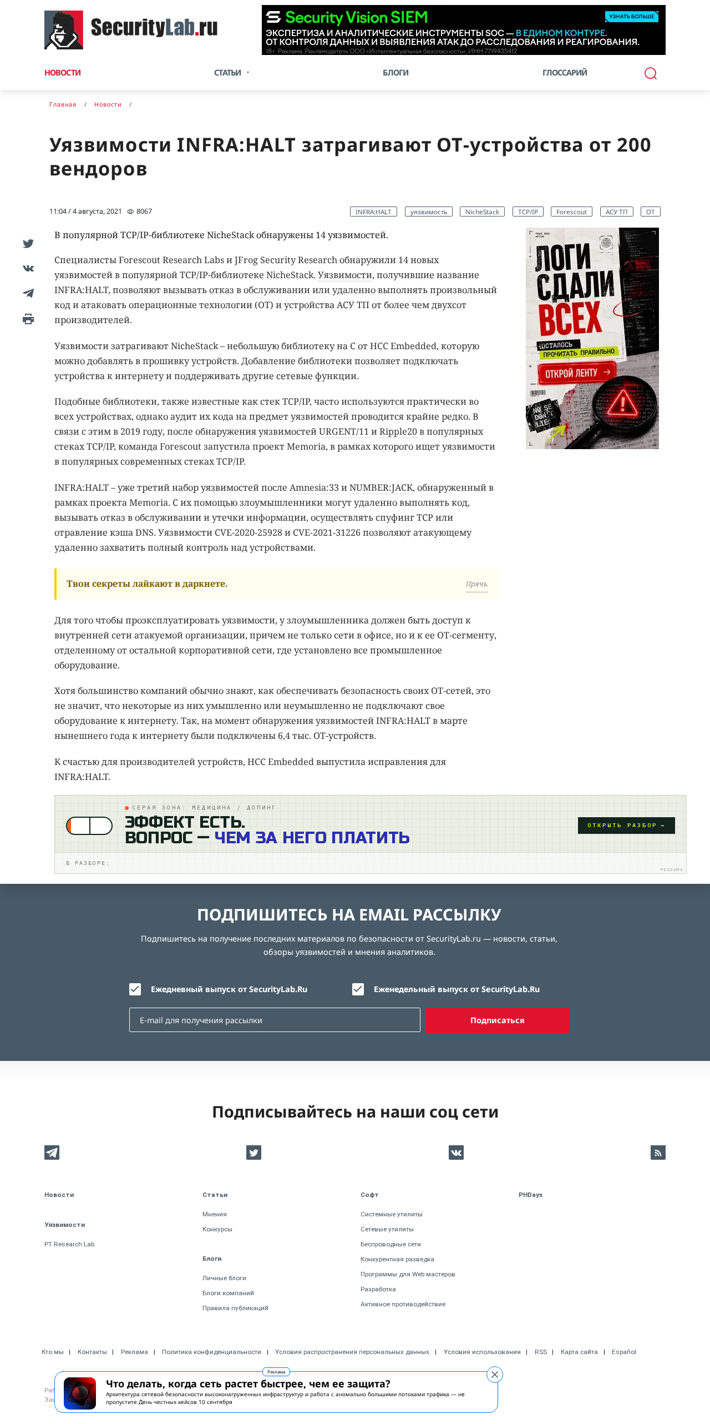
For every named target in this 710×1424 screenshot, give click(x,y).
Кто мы (53, 1352)
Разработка (378, 1289)
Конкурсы (217, 1229)
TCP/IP (528, 211)
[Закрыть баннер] (494, 1374)
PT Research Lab (69, 1244)
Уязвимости (345, 275)
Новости (62, 72)
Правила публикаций (235, 1308)
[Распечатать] (26, 317)
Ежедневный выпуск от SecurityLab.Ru (229, 989)
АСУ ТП (617, 211)
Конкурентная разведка (397, 1259)
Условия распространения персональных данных (352, 1352)
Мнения (214, 1214)
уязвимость (428, 211)
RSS (541, 1352)
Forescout (571, 211)
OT (650, 211)
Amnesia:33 (314, 487)
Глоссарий (564, 72)
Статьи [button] (227, 72)
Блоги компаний (228, 1293)
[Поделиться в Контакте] (26, 267)
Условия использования (482, 1352)
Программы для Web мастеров (408, 1274)
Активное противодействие (403, 1304)
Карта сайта (579, 1352)
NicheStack (482, 211)
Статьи (214, 1195)
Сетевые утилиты (387, 1229)
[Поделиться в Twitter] (26, 242)
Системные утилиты (392, 1214)
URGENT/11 (344, 431)
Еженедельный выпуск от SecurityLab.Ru (457, 989)
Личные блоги (224, 1278)
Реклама (276, 1371)
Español (624, 1352)
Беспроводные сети (391, 1244)
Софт (370, 1195)
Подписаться (497, 1020)
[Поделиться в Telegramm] (26, 292)
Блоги (395, 72)
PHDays (530, 1195)
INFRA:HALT (374, 211)
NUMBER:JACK (381, 487)
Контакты (92, 1352)
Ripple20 (398, 431)
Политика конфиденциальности (211, 1352)
